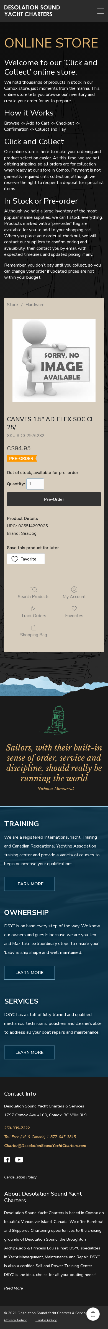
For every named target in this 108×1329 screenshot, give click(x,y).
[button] (26, 558)
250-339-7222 (17, 1128)
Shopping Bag (33, 635)
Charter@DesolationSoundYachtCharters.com (45, 1145)
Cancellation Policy (20, 1177)
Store (12, 305)
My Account (74, 596)
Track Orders (33, 616)
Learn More (29, 884)
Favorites (74, 616)
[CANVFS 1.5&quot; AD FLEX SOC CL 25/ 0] (54, 360)
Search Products (34, 596)
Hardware (35, 305)
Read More (13, 1288)
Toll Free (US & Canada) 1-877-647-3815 (40, 1136)
